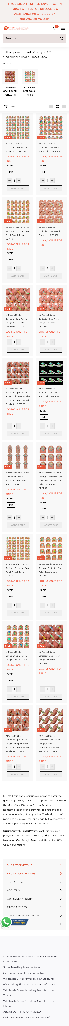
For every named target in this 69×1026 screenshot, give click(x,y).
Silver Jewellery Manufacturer (21, 967)
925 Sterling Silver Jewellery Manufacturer (29, 984)
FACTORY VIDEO (30, 1011)
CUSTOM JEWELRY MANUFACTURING (26, 1017)
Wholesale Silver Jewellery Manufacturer (28, 978)
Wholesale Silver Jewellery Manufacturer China (28, 1003)
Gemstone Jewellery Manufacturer (24, 972)
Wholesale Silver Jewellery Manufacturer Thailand (28, 993)
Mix (11, 172)
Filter (12, 106)
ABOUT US (9, 1011)
